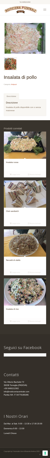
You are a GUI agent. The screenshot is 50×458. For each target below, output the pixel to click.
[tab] (11, 96)
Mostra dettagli (35, 174)
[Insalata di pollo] (25, 38)
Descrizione (11, 96)
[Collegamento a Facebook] (40, 454)
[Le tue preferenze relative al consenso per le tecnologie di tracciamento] (45, 453)
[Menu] (44, 9)
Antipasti (14, 84)
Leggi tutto (16, 174)
